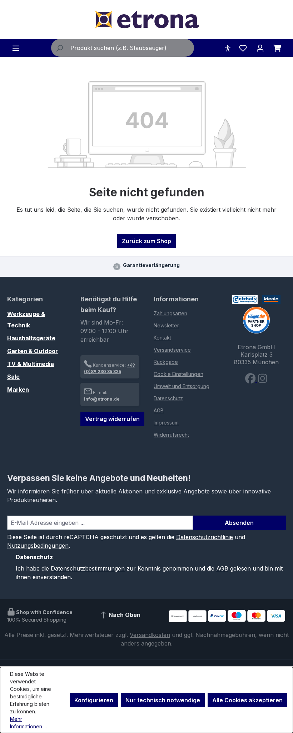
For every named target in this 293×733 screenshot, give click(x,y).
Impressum (166, 423)
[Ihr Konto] (260, 48)
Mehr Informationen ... (28, 722)
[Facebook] (251, 379)
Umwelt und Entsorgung (181, 386)
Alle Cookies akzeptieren (247, 700)
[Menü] (15, 48)
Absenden (239, 522)
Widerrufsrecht (171, 435)
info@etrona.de (102, 399)
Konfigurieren (93, 700)
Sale (13, 376)
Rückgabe (166, 362)
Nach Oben (123, 615)
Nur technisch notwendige (162, 700)
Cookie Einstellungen (178, 374)
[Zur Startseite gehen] (146, 19)
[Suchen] (59, 48)
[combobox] (130, 48)
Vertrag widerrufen (112, 418)
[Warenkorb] (277, 48)
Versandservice (172, 350)
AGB (159, 410)
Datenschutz (168, 398)
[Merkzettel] (243, 48)
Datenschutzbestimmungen (88, 568)
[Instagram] (262, 379)
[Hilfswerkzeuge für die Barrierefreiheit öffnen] (227, 48)
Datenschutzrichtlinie (204, 537)
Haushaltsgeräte (31, 338)
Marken (18, 389)
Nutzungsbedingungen (38, 545)
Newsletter (166, 325)
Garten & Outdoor (32, 351)
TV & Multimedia (30, 363)
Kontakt (162, 338)
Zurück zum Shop (146, 241)
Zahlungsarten (170, 313)
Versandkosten (150, 634)
